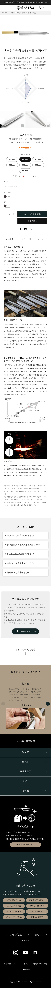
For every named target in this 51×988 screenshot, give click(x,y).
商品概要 (9, 239)
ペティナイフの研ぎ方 (14, 917)
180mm (12, 159)
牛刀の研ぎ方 (37, 911)
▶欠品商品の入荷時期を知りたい (20, 554)
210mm (25, 159)
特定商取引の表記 (40, 964)
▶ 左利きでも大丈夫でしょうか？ (20, 563)
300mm (25, 165)
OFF (8, 196)
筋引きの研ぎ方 (37, 917)
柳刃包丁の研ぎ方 (37, 906)
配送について (23, 935)
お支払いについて (40, 935)
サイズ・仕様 (25, 239)
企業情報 (7, 964)
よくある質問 (25, 940)
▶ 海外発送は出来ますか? (17, 572)
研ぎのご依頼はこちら (25, 845)
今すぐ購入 (32, 221)
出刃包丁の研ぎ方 (14, 906)
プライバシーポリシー (22, 964)
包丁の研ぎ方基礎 (14, 900)
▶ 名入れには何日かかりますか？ (20, 535)
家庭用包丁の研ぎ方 (37, 900)
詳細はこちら (25, 705)
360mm (25, 171)
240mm (38, 159)
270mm (12, 165)
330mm (38, 165)
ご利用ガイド (9, 935)
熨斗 (5, 202)
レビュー (41, 239)
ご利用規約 (25, 970)
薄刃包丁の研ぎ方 (14, 911)
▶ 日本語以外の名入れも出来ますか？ (22, 545)
